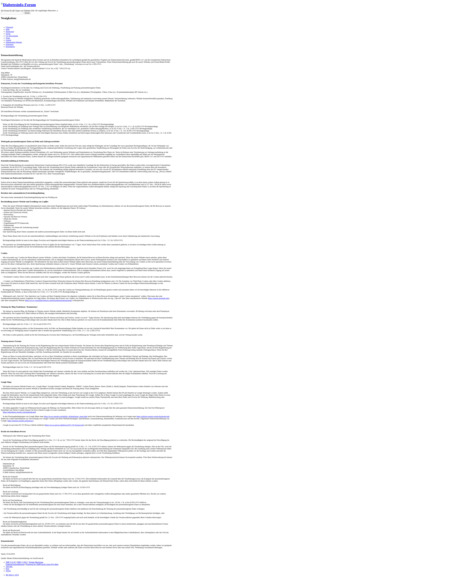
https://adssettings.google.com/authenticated (19, 412)
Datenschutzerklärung (15, 564)
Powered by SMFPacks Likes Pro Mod (42, 564)
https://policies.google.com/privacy (21, 421)
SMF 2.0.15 (11, 562)
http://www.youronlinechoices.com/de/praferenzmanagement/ (49, 300)
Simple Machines (36, 562)
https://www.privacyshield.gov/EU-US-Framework (64, 425)
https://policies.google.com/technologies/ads (153, 416)
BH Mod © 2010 (12, 575)
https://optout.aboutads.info (158, 298)
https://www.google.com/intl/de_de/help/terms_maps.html (65, 416)
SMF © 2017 (22, 562)
